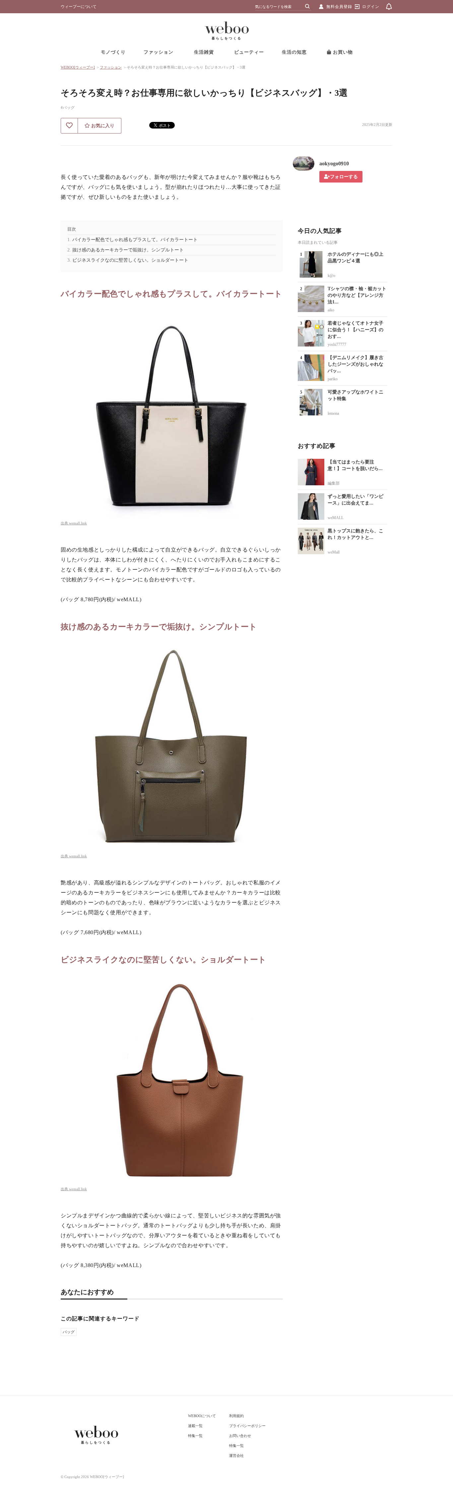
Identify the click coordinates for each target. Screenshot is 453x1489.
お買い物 (342, 52)
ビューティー (249, 52)
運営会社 (236, 1456)
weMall (334, 552)
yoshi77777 (337, 344)
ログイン (370, 6)
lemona (333, 413)
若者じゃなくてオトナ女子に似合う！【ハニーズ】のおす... (355, 330)
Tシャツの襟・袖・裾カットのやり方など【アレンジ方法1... (357, 295)
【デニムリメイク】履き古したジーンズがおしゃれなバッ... (355, 364)
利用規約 (236, 1416)
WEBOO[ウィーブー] (78, 67)
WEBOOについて (202, 1416)
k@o (331, 275)
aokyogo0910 (334, 163)
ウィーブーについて (79, 6)
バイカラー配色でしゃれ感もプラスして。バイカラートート (135, 239)
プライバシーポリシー (247, 1426)
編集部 (334, 483)
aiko (331, 310)
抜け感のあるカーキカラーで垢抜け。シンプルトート (128, 249)
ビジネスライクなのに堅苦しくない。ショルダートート (130, 260)
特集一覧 (195, 1436)
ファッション (158, 52)
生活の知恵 (294, 52)
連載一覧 (195, 1426)
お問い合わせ (240, 1436)
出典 (65, 523)
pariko (333, 379)
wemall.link (78, 523)
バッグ (69, 1332)
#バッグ (68, 107)
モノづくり (113, 52)
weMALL (336, 517)
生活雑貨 (204, 52)
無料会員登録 (339, 6)
